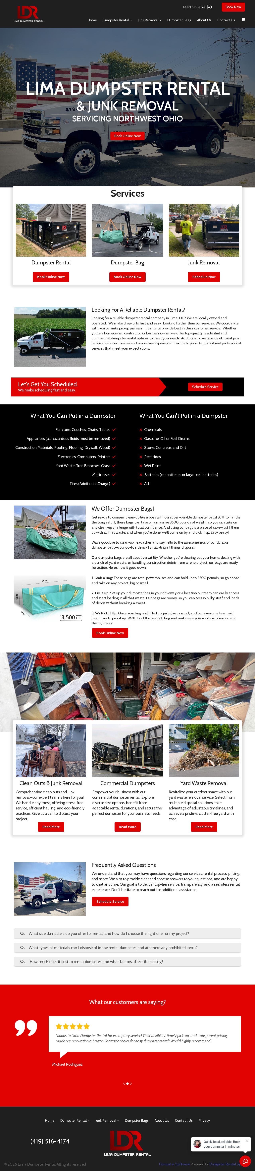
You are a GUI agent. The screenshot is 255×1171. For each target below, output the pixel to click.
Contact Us (226, 20)
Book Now (233, 7)
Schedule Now (204, 277)
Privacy (204, 1126)
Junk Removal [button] (148, 20)
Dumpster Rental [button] (116, 20)
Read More (51, 827)
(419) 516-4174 (194, 7)
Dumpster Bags (179, 20)
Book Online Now (127, 136)
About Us (204, 20)
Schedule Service (205, 387)
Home (92, 20)
